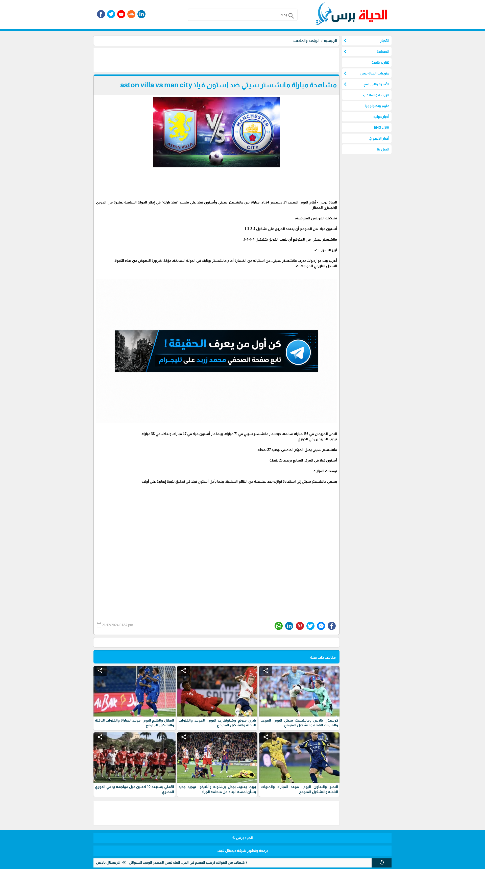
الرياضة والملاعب (306, 41)
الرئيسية (330, 41)
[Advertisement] (248, 59)
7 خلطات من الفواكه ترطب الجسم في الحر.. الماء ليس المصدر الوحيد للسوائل (218, 862)
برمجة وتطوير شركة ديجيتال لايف (242, 851)
